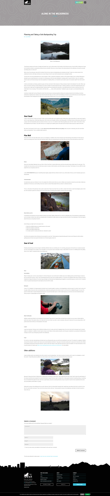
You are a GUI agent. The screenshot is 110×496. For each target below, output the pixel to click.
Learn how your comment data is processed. (49, 456)
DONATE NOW (79, 484)
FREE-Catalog (79, 2)
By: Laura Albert (27, 36)
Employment (59, 481)
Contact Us (75, 479)
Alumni (74, 474)
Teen (41, 474)
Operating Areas (26, 487)
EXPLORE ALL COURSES (47, 484)
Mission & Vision (59, 474)
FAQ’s (57, 479)
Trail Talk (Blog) (76, 476)
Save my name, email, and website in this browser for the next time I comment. (41, 447)
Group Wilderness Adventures (45, 481)
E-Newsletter (75, 481)
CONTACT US (63, 484)
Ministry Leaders (43, 479)
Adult (41, 476)
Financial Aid (59, 476)
